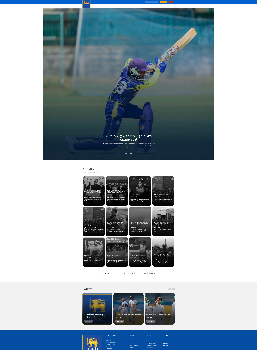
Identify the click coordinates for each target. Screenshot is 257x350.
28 (124, 273)
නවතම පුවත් (98, 192)
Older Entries (105, 273)
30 (132, 273)
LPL (151, 6)
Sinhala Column (119, 223)
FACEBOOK (166, 338)
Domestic (112, 6)
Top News (117, 191)
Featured (98, 190)
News (119, 6)
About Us (149, 338)
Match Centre (134, 343)
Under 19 (122, 191)
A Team (85, 254)
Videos (132, 347)
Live (170, 2)
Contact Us (150, 341)
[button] (164, 88)
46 (145, 273)
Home (96, 6)
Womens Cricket (91, 192)
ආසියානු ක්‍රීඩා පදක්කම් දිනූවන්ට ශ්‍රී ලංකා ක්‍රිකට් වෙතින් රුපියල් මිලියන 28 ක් (93, 199)
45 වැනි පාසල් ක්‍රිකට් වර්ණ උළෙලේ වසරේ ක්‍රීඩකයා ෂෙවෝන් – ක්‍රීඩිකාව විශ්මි (116, 199)
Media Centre (87, 191)
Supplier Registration (152, 345)
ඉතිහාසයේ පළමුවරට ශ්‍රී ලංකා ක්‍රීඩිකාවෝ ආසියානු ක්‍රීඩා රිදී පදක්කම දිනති (93, 229)
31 (137, 273)
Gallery (138, 6)
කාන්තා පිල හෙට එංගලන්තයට (161, 262)
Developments (92, 190)
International (103, 6)
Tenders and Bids (151, 343)
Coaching (130, 6)
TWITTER (165, 343)
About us (145, 6)
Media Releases (94, 191)
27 (120, 273)
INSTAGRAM (166, 341)
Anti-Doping (150, 347)
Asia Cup (86, 190)
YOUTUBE (165, 345)
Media (123, 6)
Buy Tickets (163, 2)
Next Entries (152, 273)
